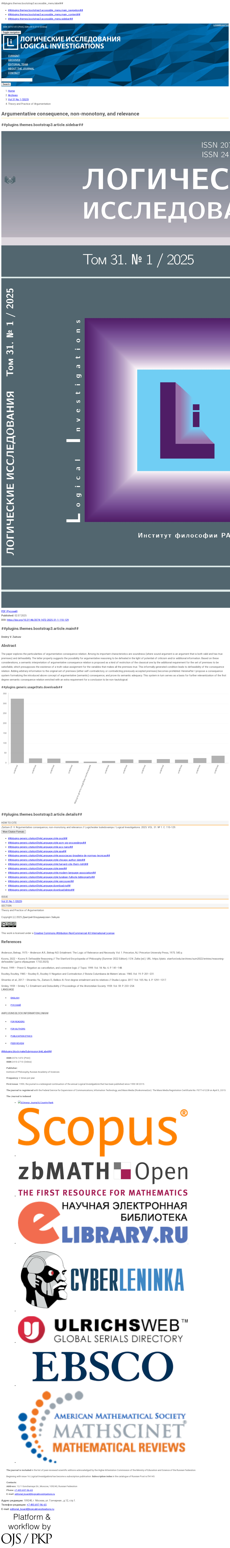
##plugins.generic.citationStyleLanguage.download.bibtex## (41, 889)
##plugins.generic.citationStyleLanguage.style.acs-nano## (40, 846)
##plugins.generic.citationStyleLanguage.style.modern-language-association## (52, 872)
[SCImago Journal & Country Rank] (35, 1102)
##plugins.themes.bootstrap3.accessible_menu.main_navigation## (45, 10)
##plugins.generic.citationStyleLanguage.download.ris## (39, 885)
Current (14, 55)
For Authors (18, 1028)
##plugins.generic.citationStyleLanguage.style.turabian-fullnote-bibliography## (51, 877)
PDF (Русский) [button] (9, 611)
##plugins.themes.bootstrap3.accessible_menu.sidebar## (40, 18)
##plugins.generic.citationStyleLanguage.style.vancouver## (41, 881)
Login (216, 25)
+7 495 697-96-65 (23, 1490)
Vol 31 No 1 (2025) (18, 99)
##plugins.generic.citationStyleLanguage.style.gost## (37, 838)
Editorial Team (18, 64)
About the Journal (21, 68)
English (15, 997)
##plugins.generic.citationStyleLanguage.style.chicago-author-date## (46, 859)
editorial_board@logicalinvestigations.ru (35, 1494)
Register (224, 25)
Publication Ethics (21, 1036)
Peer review (17, 1043)
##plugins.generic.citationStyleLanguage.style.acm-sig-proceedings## (47, 842)
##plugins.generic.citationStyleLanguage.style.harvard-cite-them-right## (48, 864)
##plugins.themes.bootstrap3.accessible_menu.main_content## (44, 14)
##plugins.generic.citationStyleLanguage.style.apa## (37, 851)
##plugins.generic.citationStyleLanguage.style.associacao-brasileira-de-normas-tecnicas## (59, 855)
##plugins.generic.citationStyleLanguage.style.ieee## (37, 868)
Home (11, 90)
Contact (14, 73)
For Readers (18, 1021)
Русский (16, 1005)
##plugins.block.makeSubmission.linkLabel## (26, 1051)
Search (6, 84)
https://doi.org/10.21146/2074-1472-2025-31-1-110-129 (38, 619)
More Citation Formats (13, 831)
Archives (14, 60)
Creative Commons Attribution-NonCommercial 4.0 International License (74, 933)
